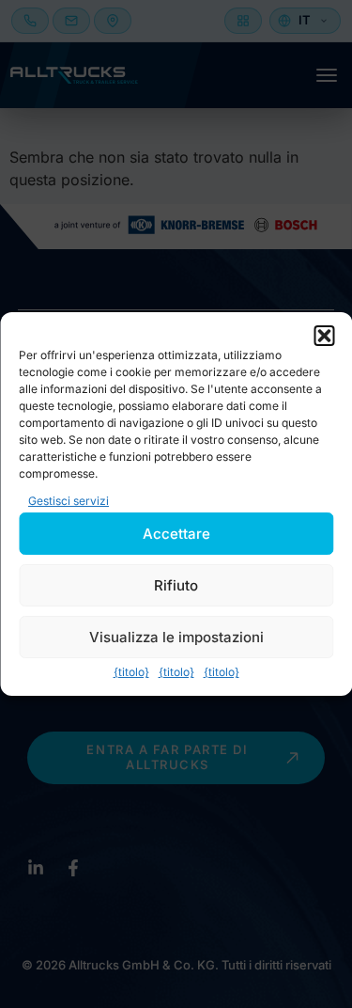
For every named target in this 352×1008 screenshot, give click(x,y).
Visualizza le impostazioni (176, 637)
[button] (323, 335)
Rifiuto (176, 585)
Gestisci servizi (68, 501)
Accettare (176, 534)
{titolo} (131, 672)
